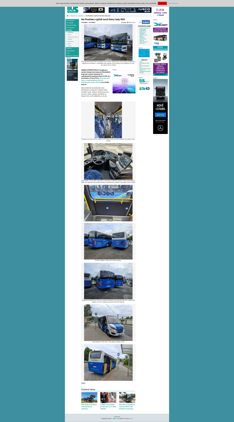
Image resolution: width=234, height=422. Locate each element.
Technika (73, 15)
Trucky (69, 46)
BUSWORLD (142, 30)
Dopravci (69, 48)
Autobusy (81, 15)
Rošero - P (142, 70)
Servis (69, 34)
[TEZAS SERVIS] (144, 53)
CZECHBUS (142, 29)
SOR (140, 61)
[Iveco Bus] (130, 10)
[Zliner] (160, 48)
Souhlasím (162, 3)
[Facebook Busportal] (144, 22)
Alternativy (71, 41)
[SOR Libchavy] (94, 10)
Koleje (69, 43)
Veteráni (70, 39)
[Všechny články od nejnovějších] (144, 81)
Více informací (173, 3)
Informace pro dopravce (143, 42)
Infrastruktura (70, 51)
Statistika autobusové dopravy (142, 39)
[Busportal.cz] (72, 9)
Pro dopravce (70, 27)
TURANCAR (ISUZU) (145, 71)
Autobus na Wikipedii (142, 32)
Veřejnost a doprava (72, 55)
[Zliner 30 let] (124, 82)
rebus (123, 22)
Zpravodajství (70, 20)
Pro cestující (69, 23)
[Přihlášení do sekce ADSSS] (144, 89)
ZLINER (141, 72)
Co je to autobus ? (144, 28)
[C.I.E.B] (160, 12)
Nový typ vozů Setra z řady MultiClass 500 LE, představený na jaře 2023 (95, 80)
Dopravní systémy (73, 37)
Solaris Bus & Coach (145, 68)
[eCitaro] (160, 106)
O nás (68, 53)
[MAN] (72, 69)
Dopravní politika (71, 25)
